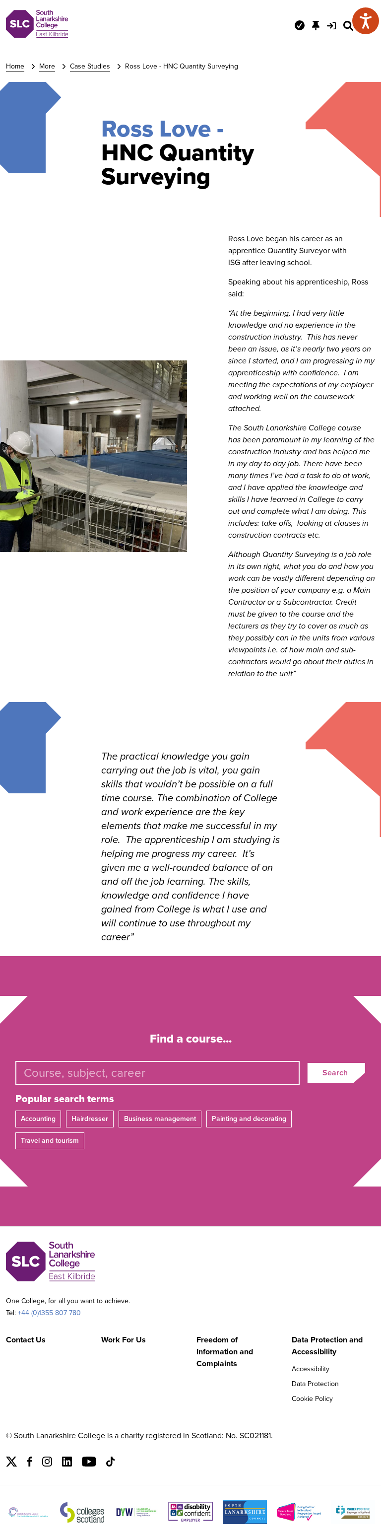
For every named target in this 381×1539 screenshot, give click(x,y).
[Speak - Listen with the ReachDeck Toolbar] (365, 20)
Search (335, 1072)
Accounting (38, 1119)
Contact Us (26, 1339)
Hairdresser (89, 1119)
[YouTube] (89, 1463)
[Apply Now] (300, 25)
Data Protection (315, 1384)
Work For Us (123, 1339)
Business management (160, 1119)
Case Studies (90, 66)
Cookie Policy (312, 1399)
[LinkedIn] (67, 1463)
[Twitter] (11, 1463)
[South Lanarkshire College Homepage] (37, 35)
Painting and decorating (249, 1119)
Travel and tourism (50, 1140)
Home (15, 66)
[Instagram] (47, 1463)
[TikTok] (110, 1463)
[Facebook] (29, 1463)
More (47, 66)
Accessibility (310, 1369)
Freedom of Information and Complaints (224, 1351)
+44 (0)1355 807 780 (49, 1313)
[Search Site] (348, 26)
